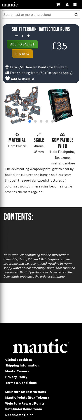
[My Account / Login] (67, 4)
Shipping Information (22, 365)
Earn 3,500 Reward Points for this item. (38, 67)
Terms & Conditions (21, 382)
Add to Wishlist (22, 79)
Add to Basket (22, 44)
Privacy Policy (16, 377)
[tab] (29, 121)
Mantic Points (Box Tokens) (27, 397)
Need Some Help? (19, 415)
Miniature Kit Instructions (25, 392)
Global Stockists (18, 359)
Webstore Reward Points (25, 403)
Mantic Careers (17, 371)
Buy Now (22, 54)
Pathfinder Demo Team (23, 409)
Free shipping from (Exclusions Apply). (41, 72)
